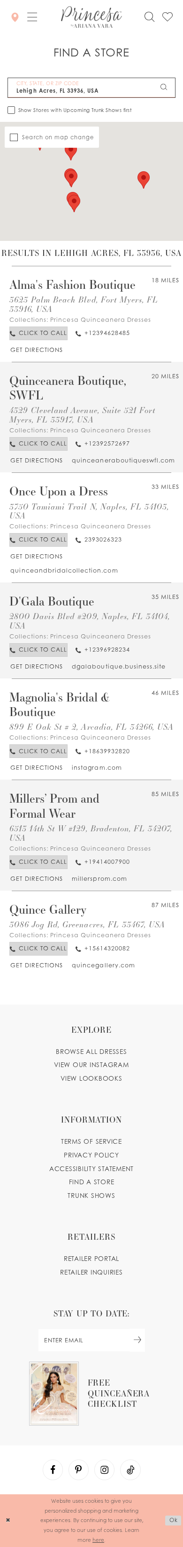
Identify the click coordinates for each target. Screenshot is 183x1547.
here (98, 1539)
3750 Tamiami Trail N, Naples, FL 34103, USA (89, 511)
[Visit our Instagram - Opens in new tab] (104, 1469)
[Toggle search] (149, 17)
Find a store (91, 1182)
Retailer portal (91, 1258)
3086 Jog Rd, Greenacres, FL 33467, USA (87, 924)
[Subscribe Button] (137, 1340)
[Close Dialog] (8, 1520)
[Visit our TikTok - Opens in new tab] (130, 1469)
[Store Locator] (15, 17)
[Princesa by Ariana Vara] (91, 17)
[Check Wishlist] (167, 17)
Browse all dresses (91, 1051)
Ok (173, 1520)
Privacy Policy (91, 1155)
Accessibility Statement (91, 1168)
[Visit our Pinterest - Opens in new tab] (79, 1469)
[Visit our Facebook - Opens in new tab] (53, 1469)
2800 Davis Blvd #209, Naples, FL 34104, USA (89, 621)
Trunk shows (91, 1195)
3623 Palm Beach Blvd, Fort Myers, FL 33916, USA (83, 304)
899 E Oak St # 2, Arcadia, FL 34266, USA (91, 726)
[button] (32, 17)
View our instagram (91, 1065)
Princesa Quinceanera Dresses (100, 319)
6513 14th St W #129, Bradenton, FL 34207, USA (91, 833)
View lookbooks (91, 1078)
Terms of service (91, 1141)
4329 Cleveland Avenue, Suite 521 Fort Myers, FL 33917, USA (82, 415)
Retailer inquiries (91, 1272)
